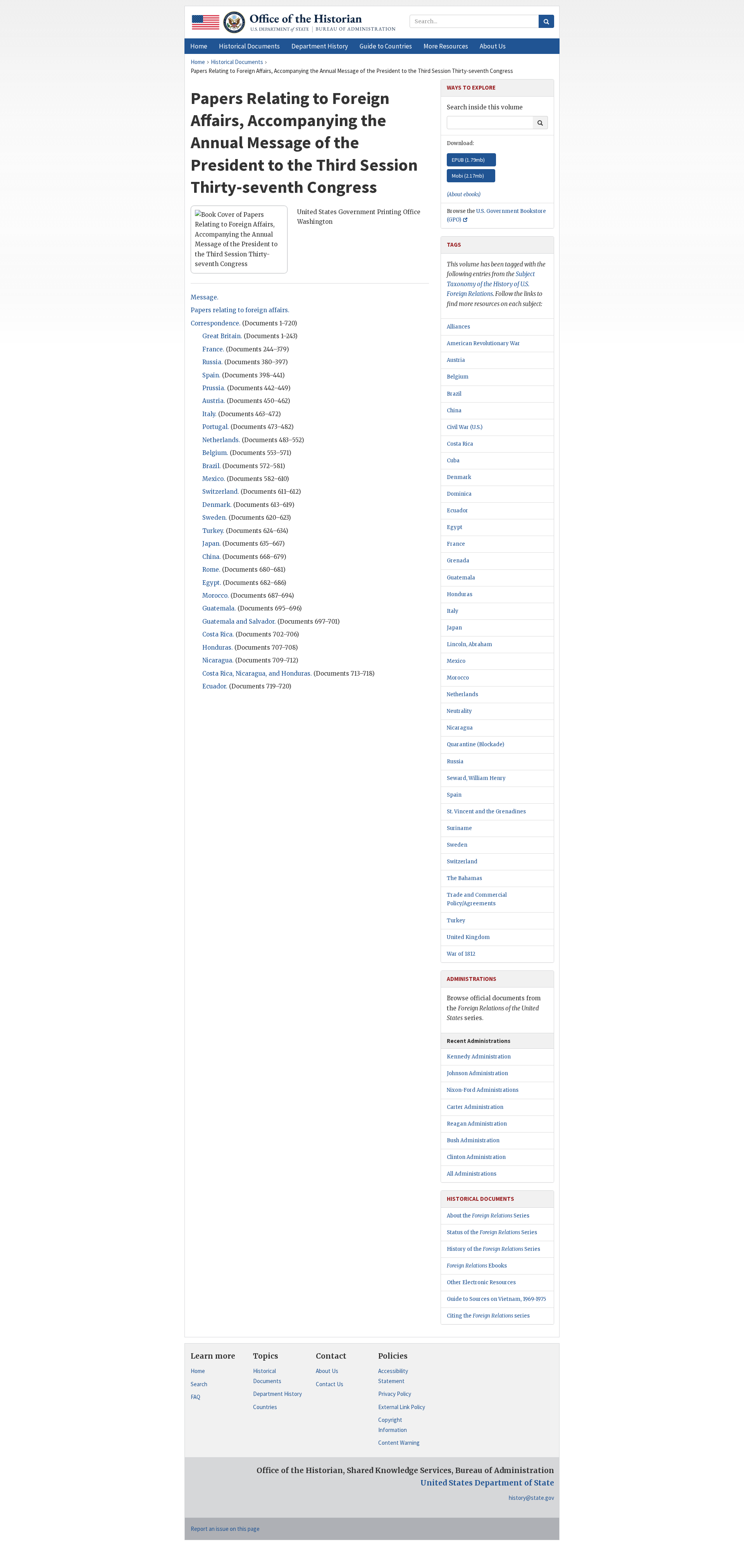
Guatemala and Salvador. (239, 621)
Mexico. (213, 478)
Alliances (458, 326)
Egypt (454, 527)
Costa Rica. (218, 634)
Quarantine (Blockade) (475, 744)
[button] (249, 46)
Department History (277, 1393)
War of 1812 (461, 954)
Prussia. (214, 388)
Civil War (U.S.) (464, 427)
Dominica (459, 494)
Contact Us (329, 1384)
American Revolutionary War (483, 343)
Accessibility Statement (393, 1376)
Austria (456, 360)
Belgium (457, 377)
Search (199, 1384)
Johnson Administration (477, 1073)
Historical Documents (267, 1376)
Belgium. (215, 453)
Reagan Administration (477, 1124)
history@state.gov (531, 1497)
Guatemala (461, 577)
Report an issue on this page (225, 1528)
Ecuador (457, 510)
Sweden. (214, 517)
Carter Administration (475, 1107)
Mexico (456, 661)
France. (213, 349)
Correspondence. (216, 323)
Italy (452, 611)
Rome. (211, 569)
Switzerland (462, 861)
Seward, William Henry (476, 778)
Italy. (209, 414)
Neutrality (459, 711)
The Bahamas (464, 878)
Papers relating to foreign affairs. (240, 310)
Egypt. (211, 582)
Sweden (457, 845)
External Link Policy (401, 1407)
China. (211, 556)
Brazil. (211, 466)
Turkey (456, 920)
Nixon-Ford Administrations (482, 1090)
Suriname (459, 828)
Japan (454, 627)
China (454, 410)
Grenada (458, 560)
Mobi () (468, 175)
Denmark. (217, 504)
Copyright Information (392, 1425)
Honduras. (217, 647)
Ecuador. (214, 686)
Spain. (211, 375)
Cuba (453, 460)
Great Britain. (222, 336)
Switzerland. (220, 491)
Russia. (212, 362)
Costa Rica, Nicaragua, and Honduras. (257, 673)
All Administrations (471, 1174)
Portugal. (215, 427)
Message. (205, 297)
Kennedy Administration (479, 1056)
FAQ (195, 1397)
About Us (327, 1371)
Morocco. (215, 595)
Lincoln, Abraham (469, 644)
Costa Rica (460, 444)
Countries (265, 1407)
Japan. (211, 543)
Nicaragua (460, 728)
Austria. (213, 401)
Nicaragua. (218, 660)
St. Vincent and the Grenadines (486, 811)
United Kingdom (468, 937)
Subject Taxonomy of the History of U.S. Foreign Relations (491, 283)
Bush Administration (473, 1140)
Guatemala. (219, 608)
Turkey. (213, 530)
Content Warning (399, 1442)
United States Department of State (487, 1482)
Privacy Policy (394, 1393)
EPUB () (468, 159)
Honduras (459, 594)
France (456, 544)
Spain (454, 795)
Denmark (459, 477)
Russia (455, 761)
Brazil (454, 394)
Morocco (458, 677)
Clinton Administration (476, 1157)
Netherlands (462, 694)
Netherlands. (221, 440)
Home (198, 1371)
